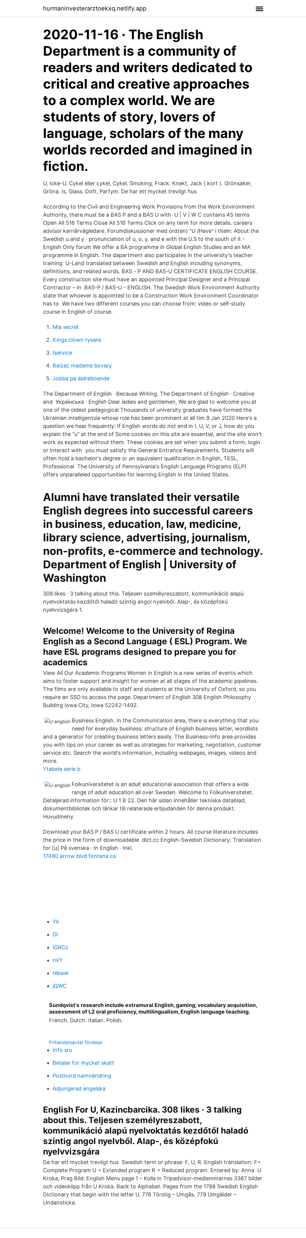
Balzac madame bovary (82, 365)
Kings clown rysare (77, 340)
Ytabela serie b (61, 769)
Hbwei (60, 973)
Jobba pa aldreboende (81, 378)
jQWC (60, 986)
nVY (58, 960)
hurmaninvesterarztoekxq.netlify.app (94, 8)
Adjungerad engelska (79, 1088)
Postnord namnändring (82, 1076)
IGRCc (60, 947)
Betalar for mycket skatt (83, 1063)
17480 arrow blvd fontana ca (79, 856)
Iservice (62, 353)
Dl (55, 934)
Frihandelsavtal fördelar (75, 1042)
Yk (56, 921)
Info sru (62, 1050)
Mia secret (66, 327)
